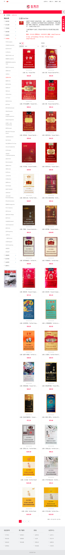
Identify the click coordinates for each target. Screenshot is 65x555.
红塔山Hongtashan (10, 119)
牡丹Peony (8, 172)
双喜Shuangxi (9, 128)
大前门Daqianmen (10, 224)
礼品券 (36, 538)
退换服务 (22, 538)
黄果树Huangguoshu (10, 204)
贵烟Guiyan (8, 70)
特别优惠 (37, 545)
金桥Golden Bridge (10, 214)
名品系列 (7, 262)
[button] (9, 285)
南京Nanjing (8, 84)
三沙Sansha (8, 175)
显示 (43, 46)
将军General (8, 211)
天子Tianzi (8, 97)
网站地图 (22, 542)
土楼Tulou (8, 234)
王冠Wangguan (9, 241)
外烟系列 (7, 35)
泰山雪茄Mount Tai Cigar (11, 143)
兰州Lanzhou (8, 94)
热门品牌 (7, 24)
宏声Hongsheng (9, 231)
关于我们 (7, 535)
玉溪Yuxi (7, 74)
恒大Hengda (8, 185)
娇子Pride (8, 104)
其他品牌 (7, 251)
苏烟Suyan (8, 87)
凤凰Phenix (8, 182)
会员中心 (52, 535)
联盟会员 (37, 542)
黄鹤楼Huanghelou (10, 58)
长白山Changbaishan (10, 146)
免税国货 (7, 248)
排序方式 (21, 46)
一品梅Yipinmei (9, 238)
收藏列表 (52, 542)
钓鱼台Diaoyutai (9, 111)
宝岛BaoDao (8, 179)
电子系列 (7, 258)
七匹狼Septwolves (9, 136)
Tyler (35, 552)
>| (28, 521)
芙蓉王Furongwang (10, 67)
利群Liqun (8, 91)
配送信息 (7, 538)
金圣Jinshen (8, 158)
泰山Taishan (8, 140)
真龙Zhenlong (9, 101)
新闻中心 (7, 265)
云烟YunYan (14, 15)
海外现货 (7, 21)
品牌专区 (37, 535)
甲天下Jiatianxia (9, 207)
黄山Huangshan (9, 162)
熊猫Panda (8, 80)
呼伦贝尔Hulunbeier (10, 201)
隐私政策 (7, 542)
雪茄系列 (7, 255)
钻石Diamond (8, 48)
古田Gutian (8, 192)
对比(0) (42, 43)
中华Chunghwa (9, 41)
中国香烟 (8, 15)
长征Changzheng (9, 245)
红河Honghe (8, 150)
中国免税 (7, 28)
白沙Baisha (8, 52)
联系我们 (22, 535)
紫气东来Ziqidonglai (10, 108)
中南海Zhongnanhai (10, 45)
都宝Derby (8, 228)
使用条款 (7, 545)
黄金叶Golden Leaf (10, 55)
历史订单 (52, 538)
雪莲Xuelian (8, 169)
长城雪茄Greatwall (10, 221)
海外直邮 (7, 31)
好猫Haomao (8, 165)
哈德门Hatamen (9, 189)
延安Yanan (8, 218)
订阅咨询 (52, 545)
